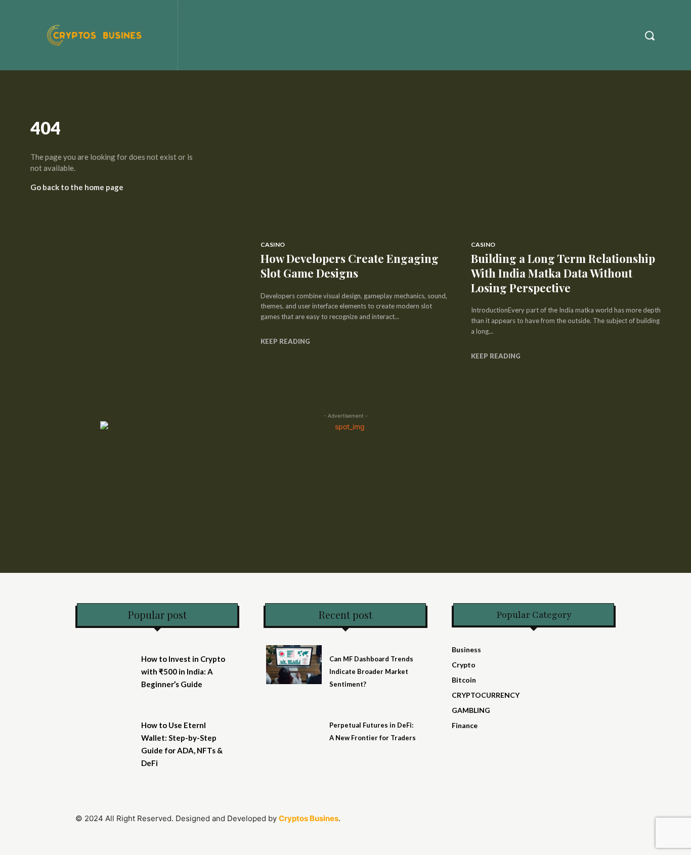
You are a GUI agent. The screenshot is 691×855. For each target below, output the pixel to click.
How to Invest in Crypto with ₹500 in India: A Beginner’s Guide (183, 671)
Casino (273, 244)
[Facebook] (460, 823)
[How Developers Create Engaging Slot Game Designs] (355, 173)
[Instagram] (483, 823)
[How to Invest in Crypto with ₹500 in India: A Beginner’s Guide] (106, 664)
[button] (649, 35)
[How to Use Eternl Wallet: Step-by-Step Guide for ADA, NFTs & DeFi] (106, 730)
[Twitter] (506, 823)
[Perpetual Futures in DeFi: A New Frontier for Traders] (294, 730)
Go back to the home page (76, 187)
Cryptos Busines (308, 818)
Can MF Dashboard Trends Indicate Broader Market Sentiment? (371, 671)
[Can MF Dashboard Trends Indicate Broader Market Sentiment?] (294, 664)
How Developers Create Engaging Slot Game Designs (350, 266)
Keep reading (285, 341)
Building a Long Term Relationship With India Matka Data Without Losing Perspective (563, 273)
